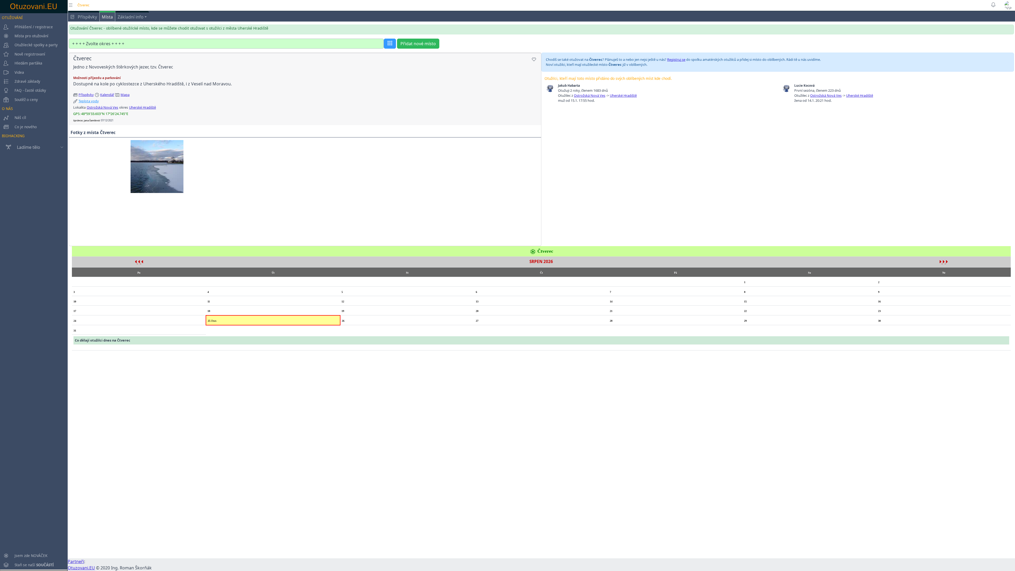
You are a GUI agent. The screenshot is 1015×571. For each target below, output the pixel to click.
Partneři (76, 561)
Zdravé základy (27, 81)
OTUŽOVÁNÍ (12, 17)
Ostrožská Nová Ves (102, 107)
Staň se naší (34, 564)
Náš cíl (20, 117)
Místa (107, 17)
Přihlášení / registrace (34, 26)
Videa (19, 72)
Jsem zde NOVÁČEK (31, 555)
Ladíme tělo (28, 147)
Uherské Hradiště (142, 107)
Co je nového (26, 126)
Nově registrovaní (30, 54)
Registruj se (676, 59)
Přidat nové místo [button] (418, 44)
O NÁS (7, 108)
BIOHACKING (13, 135)
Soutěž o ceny (26, 99)
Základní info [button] (131, 17)
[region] (34, 291)
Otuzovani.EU (81, 568)
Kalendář (107, 94)
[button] (1008, 5)
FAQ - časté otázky (30, 90)
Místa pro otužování (31, 35)
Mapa (125, 94)
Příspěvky (87, 17)
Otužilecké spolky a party (36, 44)
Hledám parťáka (28, 63)
